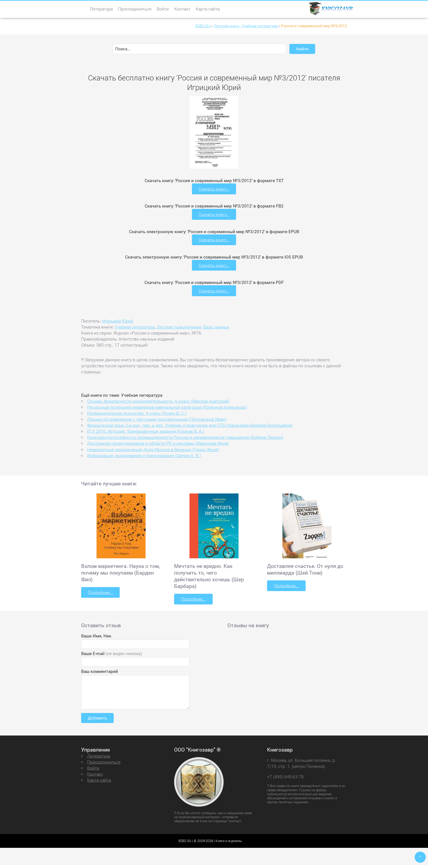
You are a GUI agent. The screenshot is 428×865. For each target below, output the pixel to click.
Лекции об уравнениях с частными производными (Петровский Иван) (156, 419)
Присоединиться (134, 9)
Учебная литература (134, 327)
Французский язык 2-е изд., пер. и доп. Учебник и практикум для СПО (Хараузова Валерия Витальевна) (189, 425)
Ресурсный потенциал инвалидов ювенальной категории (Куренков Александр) (167, 407)
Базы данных (216, 327)
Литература (101, 9)
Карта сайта (208, 9)
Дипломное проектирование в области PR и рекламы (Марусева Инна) (158, 443)
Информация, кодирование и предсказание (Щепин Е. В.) (144, 455)
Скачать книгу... (214, 189)
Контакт (182, 9)
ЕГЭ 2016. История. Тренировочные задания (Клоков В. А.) (145, 431)
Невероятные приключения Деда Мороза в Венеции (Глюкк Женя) (153, 449)
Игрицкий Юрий (117, 321)
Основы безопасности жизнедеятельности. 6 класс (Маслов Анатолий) (158, 401)
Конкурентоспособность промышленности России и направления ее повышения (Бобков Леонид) (185, 437)
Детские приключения (178, 327)
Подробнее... (100, 592)
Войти (163, 9)
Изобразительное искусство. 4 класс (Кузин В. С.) (136, 413)
